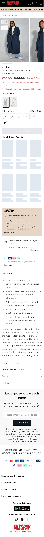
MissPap (6, 65)
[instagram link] (15, 529)
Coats (4, 15)
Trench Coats (12, 15)
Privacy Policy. (30, 448)
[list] (21, 40)
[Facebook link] (27, 529)
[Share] (39, 15)
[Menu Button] (3, 3)
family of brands (23, 441)
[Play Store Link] (21, 519)
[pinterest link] (21, 529)
